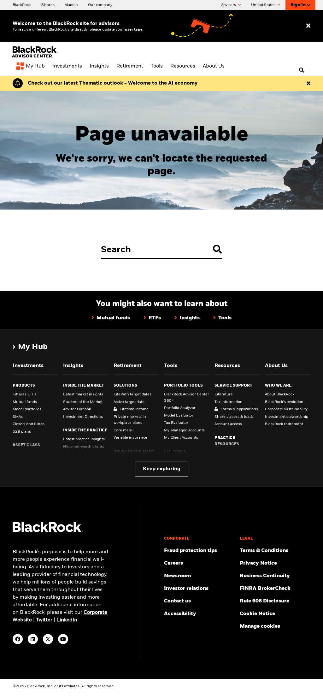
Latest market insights (83, 394)
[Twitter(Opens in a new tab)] (48, 639)
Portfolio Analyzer (180, 408)
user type (134, 30)
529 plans (22, 432)
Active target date (129, 402)
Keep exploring (161, 468)
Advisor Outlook (77, 409)
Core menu (124, 430)
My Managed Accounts (184, 430)
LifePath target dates (132, 394)
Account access (228, 424)
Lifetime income (134, 409)
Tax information (228, 402)
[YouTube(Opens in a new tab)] (63, 639)
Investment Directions (83, 417)
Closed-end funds (28, 424)
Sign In (298, 5)
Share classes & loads (234, 417)
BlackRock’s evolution (284, 402)
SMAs (18, 417)
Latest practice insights (84, 439)
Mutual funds (25, 402)
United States (263, 5)
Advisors (229, 5)
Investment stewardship (286, 417)
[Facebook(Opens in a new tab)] (18, 639)
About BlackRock (279, 394)
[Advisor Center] (35, 56)
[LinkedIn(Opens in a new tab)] (33, 639)
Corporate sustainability (286, 409)
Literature (223, 394)
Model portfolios (27, 409)
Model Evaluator (178, 416)
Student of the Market (83, 402)
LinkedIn (66, 620)
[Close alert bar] (308, 83)
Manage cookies (260, 626)
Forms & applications (239, 409)
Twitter (44, 620)
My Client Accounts (181, 438)
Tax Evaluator (176, 423)
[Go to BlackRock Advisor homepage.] (48, 531)
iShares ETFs (24, 394)
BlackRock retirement (284, 424)
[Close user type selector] (308, 26)
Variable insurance (130, 438)
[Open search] (301, 70)
